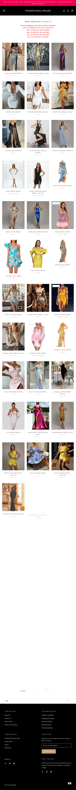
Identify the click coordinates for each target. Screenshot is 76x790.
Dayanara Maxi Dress (62, 185)
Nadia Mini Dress (13, 635)
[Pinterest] (14, 763)
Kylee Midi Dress (38, 270)
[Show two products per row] (4, 701)
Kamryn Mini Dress (38, 353)
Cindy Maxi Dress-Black (13, 513)
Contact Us (8, 718)
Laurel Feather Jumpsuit (62, 150)
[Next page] (53, 689)
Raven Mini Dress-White (38, 112)
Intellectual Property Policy (12, 738)
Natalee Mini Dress (13, 314)
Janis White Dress (13, 191)
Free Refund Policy (47, 728)
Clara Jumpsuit (62, 595)
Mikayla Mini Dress (62, 554)
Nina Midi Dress (13, 595)
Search (7, 744)
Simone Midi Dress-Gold (62, 432)
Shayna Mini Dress (62, 232)
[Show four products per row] (7, 701)
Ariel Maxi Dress (13, 232)
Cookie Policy (9, 741)
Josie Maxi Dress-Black (62, 635)
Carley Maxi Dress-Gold (38, 73)
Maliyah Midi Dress (13, 73)
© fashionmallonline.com (14, 782)
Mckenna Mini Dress (38, 635)
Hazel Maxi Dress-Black (62, 674)
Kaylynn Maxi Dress (38, 392)
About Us (7, 715)
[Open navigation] (4, 10)
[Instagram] (9, 763)
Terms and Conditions (11, 724)
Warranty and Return (48, 715)
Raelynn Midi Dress (62, 314)
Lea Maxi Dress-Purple (62, 73)
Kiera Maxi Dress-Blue (38, 232)
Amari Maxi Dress (62, 265)
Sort (68, 701)
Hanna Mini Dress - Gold (38, 314)
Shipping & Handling (48, 718)
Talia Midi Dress (13, 432)
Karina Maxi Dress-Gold (13, 353)
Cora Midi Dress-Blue (13, 674)
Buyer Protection (46, 724)
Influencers (8, 748)
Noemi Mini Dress (13, 112)
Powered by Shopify (10, 785)
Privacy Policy (9, 721)
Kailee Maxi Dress (13, 150)
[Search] (68, 11)
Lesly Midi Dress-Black (62, 513)
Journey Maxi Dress (62, 350)
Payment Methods (47, 721)
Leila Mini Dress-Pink (13, 392)
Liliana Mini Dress (13, 276)
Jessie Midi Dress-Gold (62, 112)
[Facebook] (5, 763)
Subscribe (48, 751)
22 (47, 689)
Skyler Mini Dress (38, 473)
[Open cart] (72, 11)
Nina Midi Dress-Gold (13, 554)
